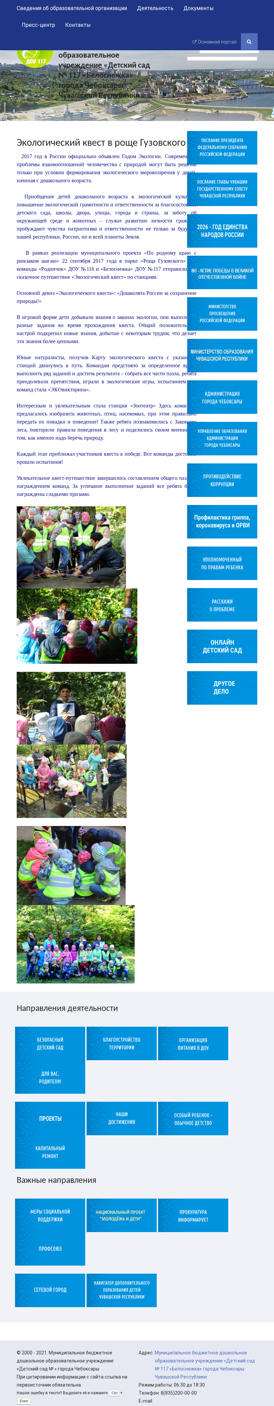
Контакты (78, 25)
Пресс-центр (38, 25)
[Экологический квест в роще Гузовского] (72, 547)
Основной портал (217, 42)
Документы (198, 8)
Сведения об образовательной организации (72, 8)
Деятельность (155, 8)
